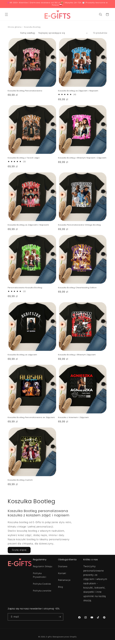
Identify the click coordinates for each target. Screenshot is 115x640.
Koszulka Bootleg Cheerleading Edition (77, 288)
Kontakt (62, 573)
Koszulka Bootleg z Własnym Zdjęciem (77, 355)
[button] (6, 14)
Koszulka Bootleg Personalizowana (25, 91)
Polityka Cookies (42, 583)
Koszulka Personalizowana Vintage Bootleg (79, 225)
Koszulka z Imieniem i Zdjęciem (73, 417)
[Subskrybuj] (59, 616)
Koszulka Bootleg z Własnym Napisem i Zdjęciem (82, 158)
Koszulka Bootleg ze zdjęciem (22, 355)
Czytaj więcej (19, 550)
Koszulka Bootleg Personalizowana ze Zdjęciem (31, 417)
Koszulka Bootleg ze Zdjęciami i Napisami (28, 225)
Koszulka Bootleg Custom (20, 480)
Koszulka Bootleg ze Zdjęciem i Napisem (78, 91)
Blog (60, 587)
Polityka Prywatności (39, 575)
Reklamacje (64, 580)
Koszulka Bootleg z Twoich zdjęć (24, 158)
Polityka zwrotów (42, 590)
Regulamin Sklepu (42, 566)
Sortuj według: (27, 33)
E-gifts (49, 637)
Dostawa (62, 566)
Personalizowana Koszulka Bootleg (25, 288)
